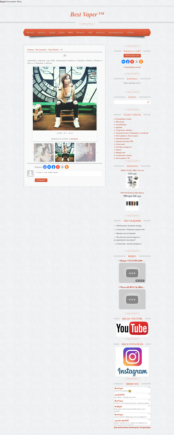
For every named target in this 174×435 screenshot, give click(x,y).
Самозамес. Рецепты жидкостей (130, 229)
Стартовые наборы (123, 130)
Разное (118, 149)
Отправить (41, 180)
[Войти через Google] (62, 167)
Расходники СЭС (122, 158)
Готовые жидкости (122, 147)
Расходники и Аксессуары (126, 135)
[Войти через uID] (45, 167)
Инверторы (119, 152)
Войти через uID (132, 56)
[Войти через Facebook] (53, 167)
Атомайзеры (120, 124)
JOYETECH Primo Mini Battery (132, 193)
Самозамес (119, 144)
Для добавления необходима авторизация (132, 427)
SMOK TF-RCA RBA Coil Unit (132, 170)
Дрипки (118, 127)
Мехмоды (119, 121)
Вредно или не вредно (126, 233)
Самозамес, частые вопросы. (129, 243)
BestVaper (74, 139)
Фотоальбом (41, 49)
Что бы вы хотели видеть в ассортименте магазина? (127, 238)
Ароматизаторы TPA (123, 141)
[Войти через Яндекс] (58, 167)
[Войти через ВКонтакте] (49, 167)
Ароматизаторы (121, 138)
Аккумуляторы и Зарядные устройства (131, 133)
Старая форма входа (132, 67)
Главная (30, 49)
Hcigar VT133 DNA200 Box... (134, 260)
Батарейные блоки (122, 119)
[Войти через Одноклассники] (67, 167)
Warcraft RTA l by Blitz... (132, 287)
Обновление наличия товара (129, 225)
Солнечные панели (123, 155)
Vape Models (53, 49)
